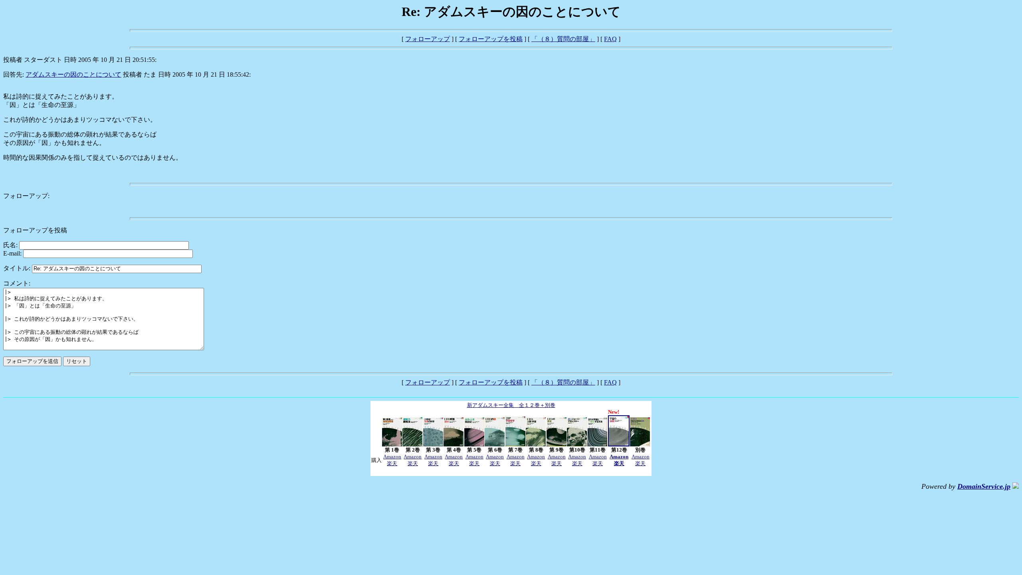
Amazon (392, 457)
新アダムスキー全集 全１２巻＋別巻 (511, 405)
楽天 (392, 463)
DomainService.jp (983, 486)
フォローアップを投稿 (491, 39)
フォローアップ (427, 39)
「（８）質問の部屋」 (563, 39)
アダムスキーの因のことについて (73, 74)
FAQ (610, 39)
